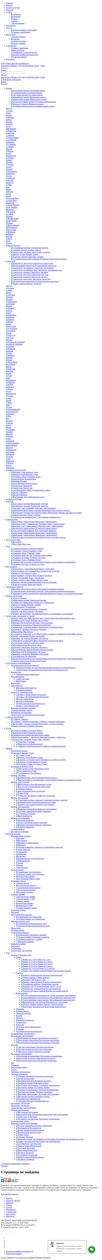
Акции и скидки (13, 7)
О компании (11, 46)
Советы (14, 21)
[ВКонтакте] (2, 1180)
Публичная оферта (19, 57)
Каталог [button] (4, 1194)
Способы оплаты (18, 37)
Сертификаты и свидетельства (24, 52)
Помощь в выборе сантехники (24, 30)
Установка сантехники (20, 32)
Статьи (9, 12)
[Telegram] (16, 1180)
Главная (9, 3)
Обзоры (14, 19)
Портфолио (11, 25)
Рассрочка (15, 39)
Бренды (9, 5)
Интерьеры (15, 16)
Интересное (16, 14)
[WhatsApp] (12, 1180)
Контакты (10, 59)
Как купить (11, 34)
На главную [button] (13, 1194)
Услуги (9, 28)
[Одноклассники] (5, 1180)
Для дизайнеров (18, 23)
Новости (9, 10)
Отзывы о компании (19, 48)
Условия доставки (18, 41)
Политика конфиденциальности (24, 55)
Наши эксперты (17, 50)
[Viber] (9, 1180)
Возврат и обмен (18, 43)
